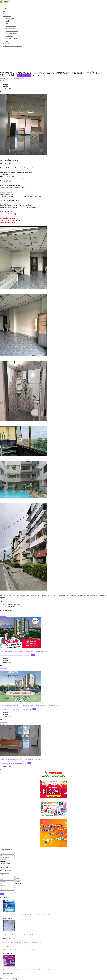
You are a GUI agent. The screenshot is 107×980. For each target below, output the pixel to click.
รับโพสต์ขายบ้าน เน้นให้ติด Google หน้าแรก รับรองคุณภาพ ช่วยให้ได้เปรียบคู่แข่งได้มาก (22, 942)
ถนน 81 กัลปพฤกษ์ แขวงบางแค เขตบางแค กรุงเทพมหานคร (15, 655)
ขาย (4, 11)
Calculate (3, 861)
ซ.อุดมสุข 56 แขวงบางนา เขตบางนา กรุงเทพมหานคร (13, 763)
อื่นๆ (7, 41)
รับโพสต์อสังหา (6, 43)
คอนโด (7, 21)
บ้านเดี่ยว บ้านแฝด (10, 18)
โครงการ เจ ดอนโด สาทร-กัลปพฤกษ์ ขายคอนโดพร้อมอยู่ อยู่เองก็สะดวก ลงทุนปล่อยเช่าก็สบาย (24, 651)
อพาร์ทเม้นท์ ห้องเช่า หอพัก (12, 31)
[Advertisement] (53, 59)
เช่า (4, 13)
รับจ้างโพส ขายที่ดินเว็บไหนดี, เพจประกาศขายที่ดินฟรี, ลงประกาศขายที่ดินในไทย (20, 950)
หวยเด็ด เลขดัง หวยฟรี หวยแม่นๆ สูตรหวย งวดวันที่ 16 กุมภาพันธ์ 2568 (18, 934)
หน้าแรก (5, 8)
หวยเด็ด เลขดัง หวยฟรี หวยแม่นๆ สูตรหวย (12, 46)
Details (33, 655)
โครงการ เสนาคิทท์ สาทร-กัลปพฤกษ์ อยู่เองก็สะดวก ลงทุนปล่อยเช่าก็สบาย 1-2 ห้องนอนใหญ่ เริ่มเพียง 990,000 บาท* (29, 705)
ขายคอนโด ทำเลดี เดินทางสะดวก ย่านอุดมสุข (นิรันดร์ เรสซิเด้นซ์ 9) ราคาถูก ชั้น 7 (21, 759)
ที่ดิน (7, 23)
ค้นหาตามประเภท (7, 16)
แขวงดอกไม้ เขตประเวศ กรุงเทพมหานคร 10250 (12, 78)
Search (2, 894)
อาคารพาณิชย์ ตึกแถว (11, 26)
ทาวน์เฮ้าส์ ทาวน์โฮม (11, 28)
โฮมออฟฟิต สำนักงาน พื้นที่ (12, 38)
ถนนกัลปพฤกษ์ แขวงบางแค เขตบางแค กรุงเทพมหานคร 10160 (16, 709)
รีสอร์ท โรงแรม (9, 36)
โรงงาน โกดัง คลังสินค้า (11, 33)
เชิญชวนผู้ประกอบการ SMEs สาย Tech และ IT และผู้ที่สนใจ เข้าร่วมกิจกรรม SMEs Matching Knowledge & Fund (27, 915)
